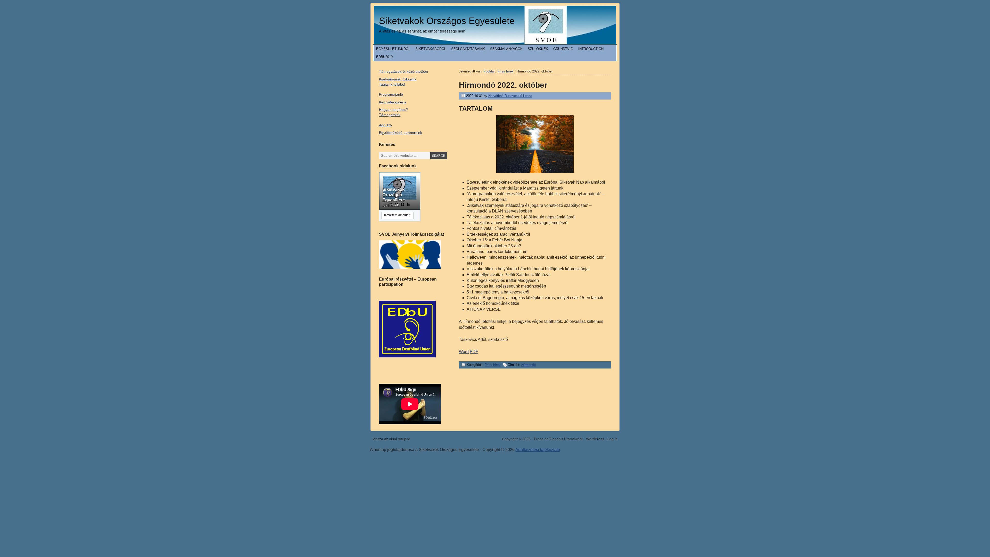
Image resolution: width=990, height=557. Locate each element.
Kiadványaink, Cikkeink (397, 79)
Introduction (591, 49)
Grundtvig (563, 49)
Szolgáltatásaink (468, 49)
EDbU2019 (384, 57)
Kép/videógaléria (392, 102)
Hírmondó (528, 365)
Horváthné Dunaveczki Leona (510, 96)
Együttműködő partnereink (400, 132)
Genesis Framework (566, 439)
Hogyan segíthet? (393, 110)
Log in (612, 439)
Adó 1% (385, 125)
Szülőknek (538, 49)
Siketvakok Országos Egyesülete (447, 20)
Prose (538, 439)
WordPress (595, 439)
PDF (474, 351)
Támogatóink (389, 115)
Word (464, 351)
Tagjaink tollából (392, 84)
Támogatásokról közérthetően (403, 71)
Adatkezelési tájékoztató (537, 449)
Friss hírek (493, 365)
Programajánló (391, 94)
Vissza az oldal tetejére (391, 439)
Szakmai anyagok (506, 49)
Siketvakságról (430, 49)
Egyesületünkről (393, 49)
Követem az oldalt (397, 215)
